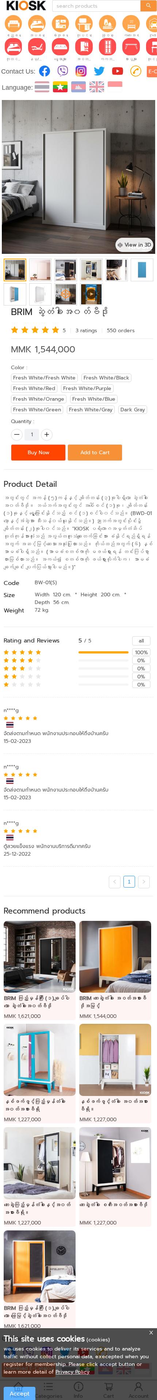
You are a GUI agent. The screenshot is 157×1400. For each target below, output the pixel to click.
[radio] (14, 329)
